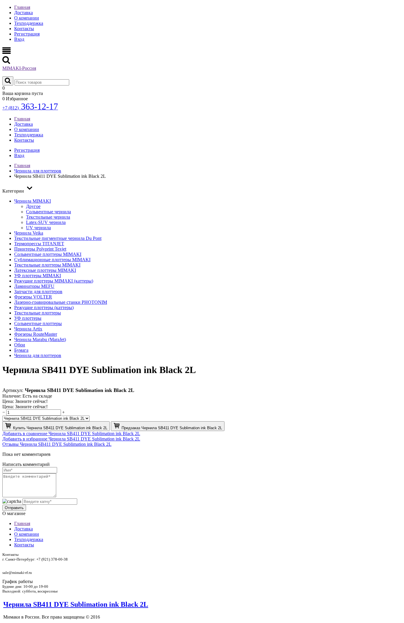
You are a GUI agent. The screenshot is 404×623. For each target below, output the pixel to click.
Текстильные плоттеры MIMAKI (47, 264)
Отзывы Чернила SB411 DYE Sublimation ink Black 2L (56, 444)
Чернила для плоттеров (37, 355)
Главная (22, 7)
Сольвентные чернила (48, 211)
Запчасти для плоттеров (38, 291)
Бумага (21, 350)
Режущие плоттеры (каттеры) (44, 307)
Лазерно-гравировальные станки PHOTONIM (60, 302)
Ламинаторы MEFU (34, 286)
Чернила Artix (28, 328)
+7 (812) (30, 107)
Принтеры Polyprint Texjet (40, 248)
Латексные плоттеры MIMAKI (45, 270)
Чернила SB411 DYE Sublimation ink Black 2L (75, 604)
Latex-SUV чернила (46, 222)
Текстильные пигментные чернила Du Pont (57, 238)
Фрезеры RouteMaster (35, 334)
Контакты (24, 28)
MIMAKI (19, 68)
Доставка (23, 12)
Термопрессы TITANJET (39, 243)
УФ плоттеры (27, 318)
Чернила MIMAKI (32, 201)
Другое (33, 206)
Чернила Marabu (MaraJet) (40, 339)
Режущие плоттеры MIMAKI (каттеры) (53, 280)
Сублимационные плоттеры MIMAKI (52, 259)
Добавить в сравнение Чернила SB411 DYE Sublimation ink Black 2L (71, 433)
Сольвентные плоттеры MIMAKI (47, 254)
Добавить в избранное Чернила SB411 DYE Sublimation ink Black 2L (71, 438)
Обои (19, 344)
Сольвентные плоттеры (38, 323)
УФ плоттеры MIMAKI (37, 275)
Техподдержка (28, 23)
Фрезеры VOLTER (33, 296)
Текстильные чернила (48, 216)
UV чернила (38, 227)
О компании (26, 17)
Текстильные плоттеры (37, 312)
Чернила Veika (28, 232)
